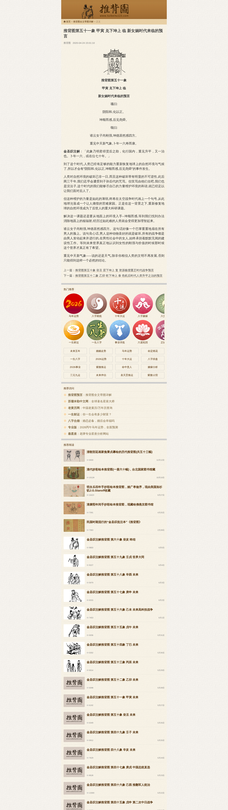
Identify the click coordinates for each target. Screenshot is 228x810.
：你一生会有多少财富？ (90, 414)
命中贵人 (127, 367)
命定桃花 (153, 351)
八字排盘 (153, 359)
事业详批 (120, 342)
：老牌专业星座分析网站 (88, 433)
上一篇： (109, 270)
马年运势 (74, 316)
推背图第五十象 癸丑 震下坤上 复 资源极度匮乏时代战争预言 (114, 270)
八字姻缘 (143, 316)
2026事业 (75, 367)
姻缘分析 (153, 367)
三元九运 (75, 375)
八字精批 (97, 316)
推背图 (114, 11)
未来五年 (75, 351)
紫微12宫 (153, 375)
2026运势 (101, 359)
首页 (68, 21)
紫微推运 (101, 367)
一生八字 (97, 342)
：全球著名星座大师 (91, 401)
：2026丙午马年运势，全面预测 (93, 427)
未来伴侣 (101, 375)
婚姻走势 (101, 351)
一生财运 (74, 342)
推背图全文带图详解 (83, 21)
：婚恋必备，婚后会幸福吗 (91, 420)
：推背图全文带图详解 (90, 395)
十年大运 (120, 316)
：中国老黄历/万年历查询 (90, 408)
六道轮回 (143, 342)
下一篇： (113, 275)
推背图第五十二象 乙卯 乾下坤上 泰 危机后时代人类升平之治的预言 (119, 275)
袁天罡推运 (127, 375)
